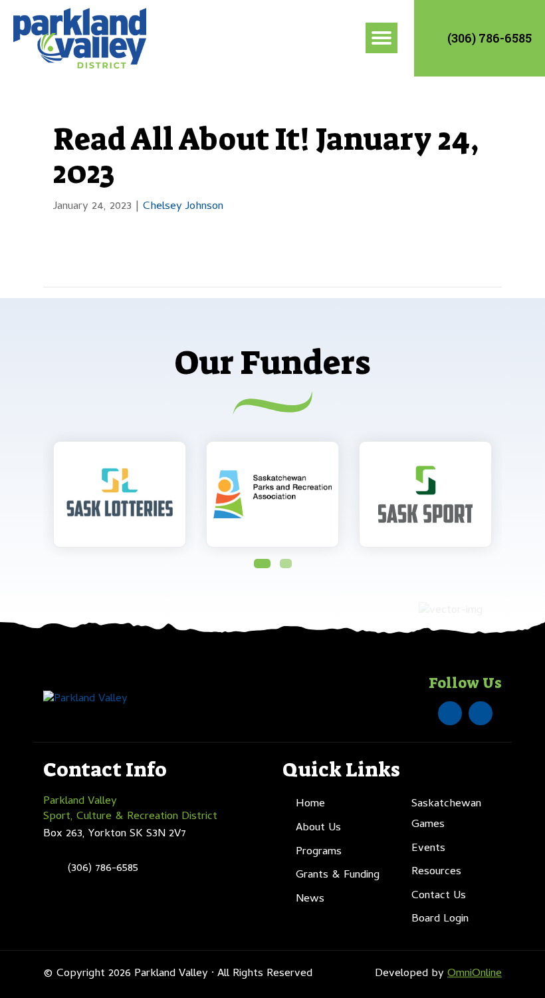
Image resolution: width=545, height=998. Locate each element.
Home (310, 804)
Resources (436, 872)
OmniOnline (474, 974)
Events (428, 849)
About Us (318, 828)
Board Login (440, 919)
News (310, 899)
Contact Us (438, 896)
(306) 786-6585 (489, 38)
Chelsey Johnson (183, 207)
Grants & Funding (338, 875)
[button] (262, 563)
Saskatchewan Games (446, 814)
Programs (319, 852)
